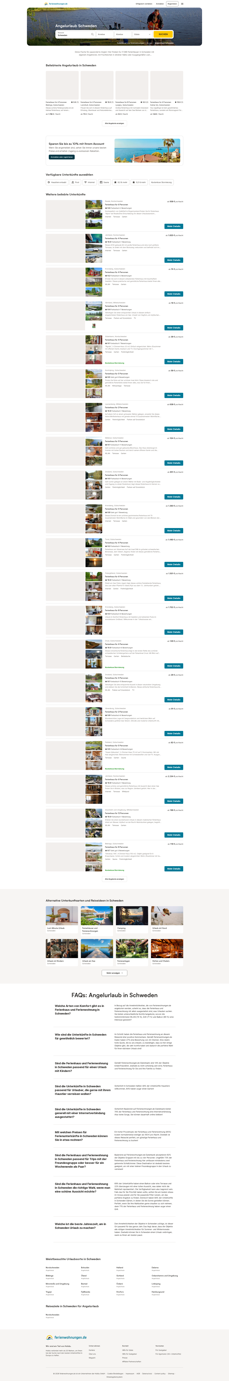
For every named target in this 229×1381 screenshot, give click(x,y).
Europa (149, 43)
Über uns (92, 1354)
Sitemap (171, 1374)
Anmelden (160, 4)
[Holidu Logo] (56, 4)
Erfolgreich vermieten (144, 4)
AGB (138, 1374)
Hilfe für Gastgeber (129, 1354)
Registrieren (172, 4)
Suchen (163, 34)
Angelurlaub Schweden (164, 43)
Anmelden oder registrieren (62, 157)
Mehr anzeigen (113, 973)
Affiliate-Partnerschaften (131, 1362)
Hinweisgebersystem (115, 1377)
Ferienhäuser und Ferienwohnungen (130, 43)
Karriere (92, 1350)
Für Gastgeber (161, 1350)
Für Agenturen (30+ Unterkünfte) (168, 1354)
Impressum (130, 1374)
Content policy (160, 1374)
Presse (125, 1358)
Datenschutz (147, 1374)
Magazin (92, 1358)
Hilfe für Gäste (127, 1350)
